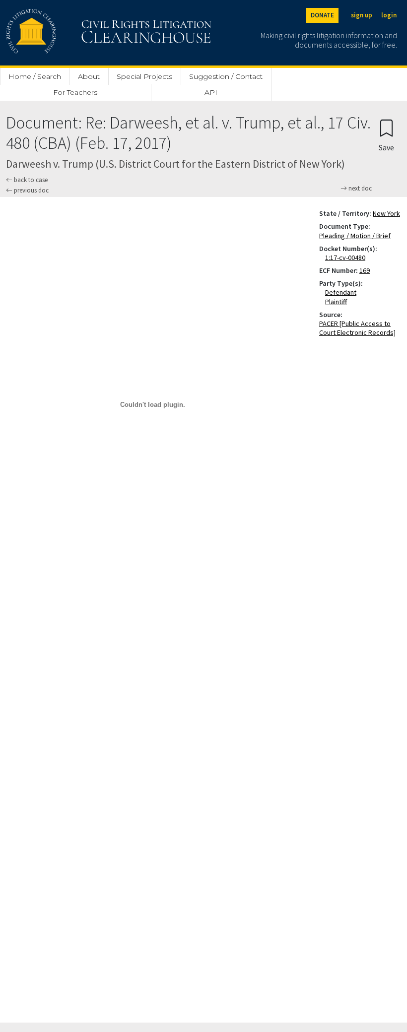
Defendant (342, 292)
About (89, 76)
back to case (30, 180)
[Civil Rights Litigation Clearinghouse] (80, 32)
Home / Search (34, 76)
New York (386, 213)
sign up (361, 15)
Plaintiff (338, 301)
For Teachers (75, 92)
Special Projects (144, 76)
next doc (359, 189)
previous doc (30, 190)
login (389, 15)
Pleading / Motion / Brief (355, 235)
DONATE (322, 15)
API (210, 92)
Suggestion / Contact (226, 76)
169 (364, 270)
